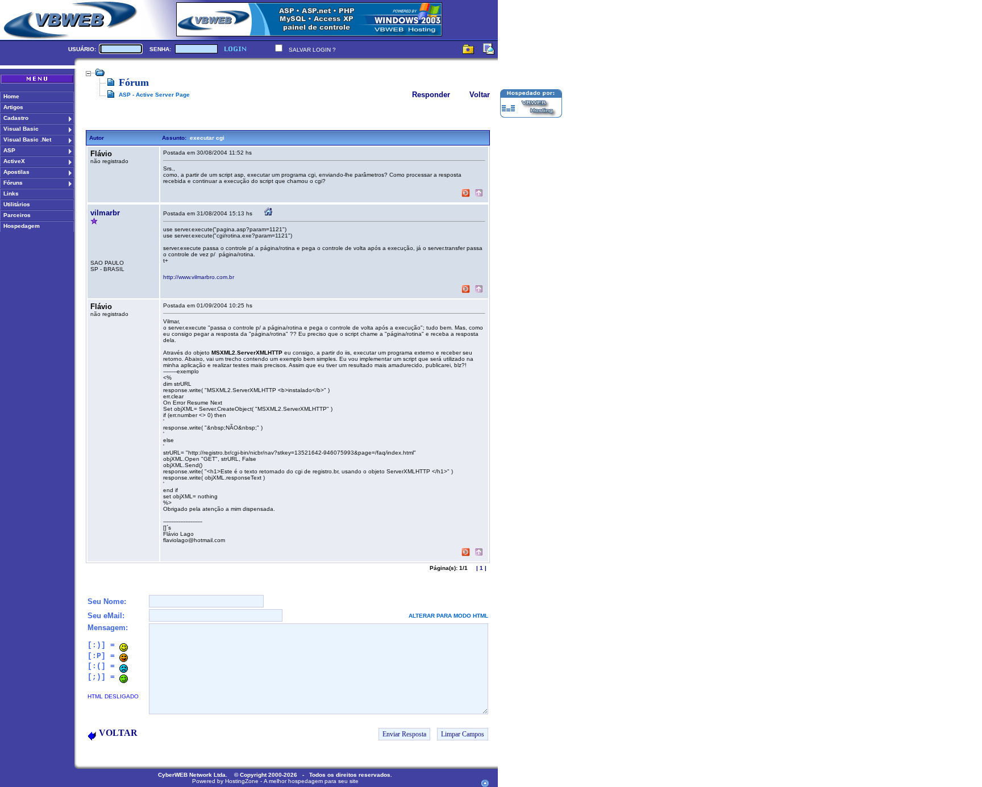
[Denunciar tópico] (465, 194)
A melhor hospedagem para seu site (311, 781)
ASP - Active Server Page (154, 94)
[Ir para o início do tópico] (479, 194)
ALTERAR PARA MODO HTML (448, 616)
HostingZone (242, 781)
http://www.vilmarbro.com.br (198, 277)
